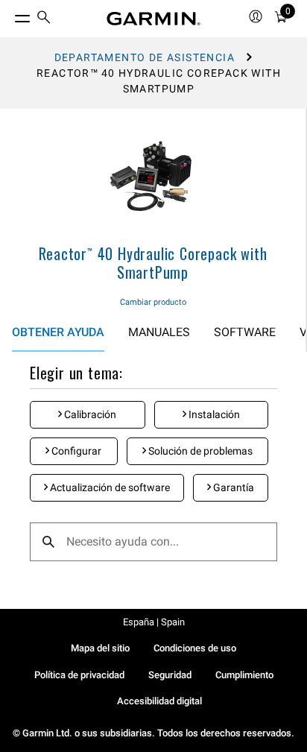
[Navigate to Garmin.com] (153, 18)
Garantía (232, 487)
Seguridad (170, 674)
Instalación (213, 414)
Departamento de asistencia (144, 57)
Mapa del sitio (100, 648)
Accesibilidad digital (159, 701)
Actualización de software (109, 487)
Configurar (75, 451)
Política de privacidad (79, 674)
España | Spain (154, 622)
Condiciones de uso (195, 648)
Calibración (89, 414)
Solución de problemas (199, 451)
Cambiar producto (153, 302)
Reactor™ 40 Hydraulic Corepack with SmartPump (153, 262)
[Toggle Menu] (9, 15)
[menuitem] (44, 19)
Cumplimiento (244, 674)
